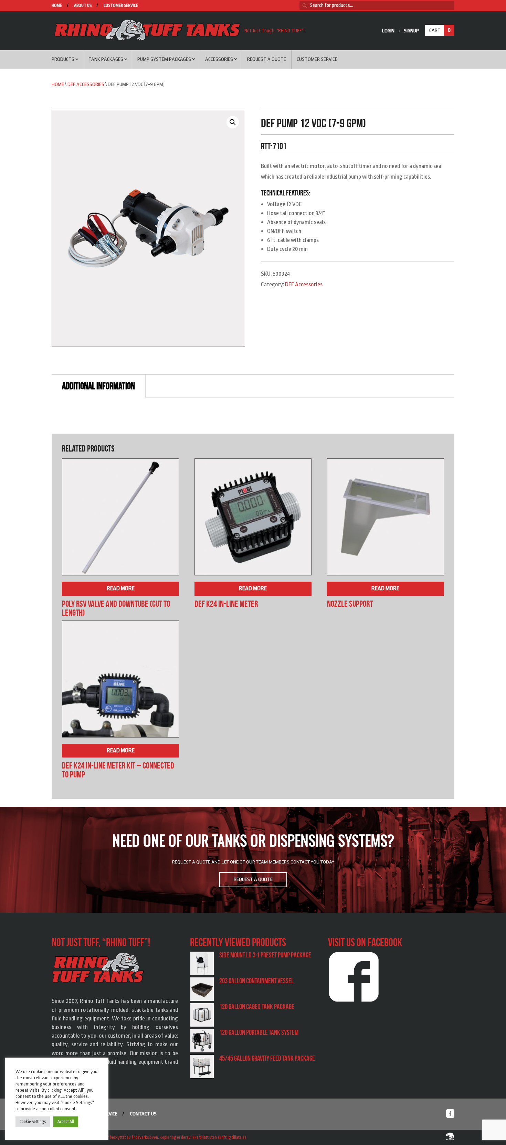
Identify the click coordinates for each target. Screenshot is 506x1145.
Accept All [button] (65, 1121)
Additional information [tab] (98, 386)
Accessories (219, 59)
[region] (253, 860)
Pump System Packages (164, 59)
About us (83, 5)
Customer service (121, 5)
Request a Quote (266, 59)
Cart (440, 30)
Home (57, 5)
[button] (232, 122)
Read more (121, 588)
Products (63, 59)
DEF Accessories (85, 84)
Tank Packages (105, 59)
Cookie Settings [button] (33, 1121)
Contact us (143, 1114)
